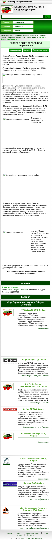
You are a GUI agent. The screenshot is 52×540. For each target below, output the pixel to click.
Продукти (37, 376)
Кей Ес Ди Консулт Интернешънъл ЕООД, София (33, 385)
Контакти (45, 499)
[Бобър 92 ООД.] (10, 409)
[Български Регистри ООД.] (10, 436)
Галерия (27, 50)
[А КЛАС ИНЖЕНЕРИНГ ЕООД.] (10, 461)
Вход (18, 533)
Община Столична (20, 290)
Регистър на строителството (31, 538)
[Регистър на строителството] (7, 9)
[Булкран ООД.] (10, 484)
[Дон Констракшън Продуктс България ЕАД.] (10, 510)
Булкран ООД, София (33, 483)
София (9, 290)
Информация (15, 50)
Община (6, 26)
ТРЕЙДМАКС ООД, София (33, 310)
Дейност (45, 403)
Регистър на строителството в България (19, 2)
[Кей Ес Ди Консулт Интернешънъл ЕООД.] (10, 387)
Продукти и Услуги (41, 50)
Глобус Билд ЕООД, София (33, 359)
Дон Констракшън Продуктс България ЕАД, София (33, 509)
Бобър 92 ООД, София (33, 409)
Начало (9, 533)
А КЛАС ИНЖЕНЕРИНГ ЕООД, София (33, 459)
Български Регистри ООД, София (33, 435)
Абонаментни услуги (31, 533)
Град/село (7, 31)
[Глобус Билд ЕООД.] (10, 361)
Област (6, 22)
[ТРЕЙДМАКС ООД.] (10, 313)
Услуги (38, 427)
